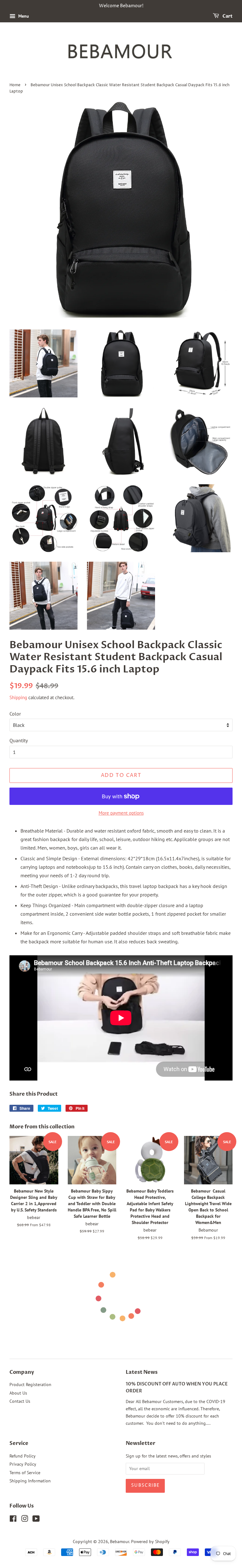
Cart (227, 16)
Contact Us (19, 1401)
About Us (18, 1393)
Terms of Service (24, 1472)
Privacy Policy (22, 1464)
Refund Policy (22, 1456)
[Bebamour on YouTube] (36, 1520)
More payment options (121, 813)
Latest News (142, 1372)
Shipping (18, 697)
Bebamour (119, 1541)
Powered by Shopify (150, 1541)
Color (15, 713)
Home (14, 85)
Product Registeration (30, 1384)
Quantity (18, 740)
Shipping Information (30, 1481)
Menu (23, 16)
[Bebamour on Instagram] (24, 1520)
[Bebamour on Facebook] (13, 1520)
